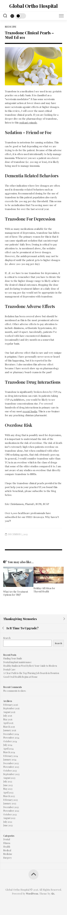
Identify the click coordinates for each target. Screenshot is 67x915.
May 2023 (7, 788)
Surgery (7, 857)
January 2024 (9, 759)
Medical (7, 850)
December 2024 (11, 734)
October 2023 (10, 770)
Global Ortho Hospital (33, 6)
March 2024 (9, 752)
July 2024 (7, 744)
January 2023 (9, 803)
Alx (52, 893)
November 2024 (11, 737)
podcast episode (28, 122)
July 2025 (7, 715)
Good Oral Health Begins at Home (20, 676)
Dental (6, 839)
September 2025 (11, 708)
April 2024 (8, 748)
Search (6, 638)
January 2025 (9, 730)
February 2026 (10, 704)
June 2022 (8, 825)
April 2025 (8, 723)
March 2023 (9, 796)
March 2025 (9, 726)
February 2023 (10, 799)
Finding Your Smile (12, 658)
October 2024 (10, 741)
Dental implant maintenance (17, 662)
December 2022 (11, 807)
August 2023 (9, 777)
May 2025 (7, 719)
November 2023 (11, 766)
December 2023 (11, 763)
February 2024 (10, 756)
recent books (30, 411)
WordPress (32, 893)
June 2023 (8, 785)
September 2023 (11, 774)
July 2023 (7, 781)
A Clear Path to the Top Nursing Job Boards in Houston (31, 673)
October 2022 (10, 814)
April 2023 (8, 792)
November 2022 (11, 810)
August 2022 (9, 818)
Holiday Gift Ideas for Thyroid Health (44, 590)
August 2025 (9, 712)
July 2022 (7, 821)
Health (6, 846)
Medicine (10, 26)
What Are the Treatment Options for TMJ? (15, 593)
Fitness (6, 843)
